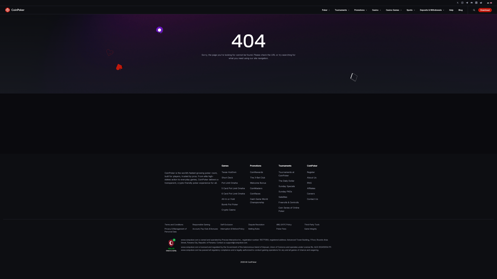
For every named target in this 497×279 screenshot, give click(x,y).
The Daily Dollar (286, 181)
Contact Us (312, 199)
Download (485, 10)
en (488, 3)
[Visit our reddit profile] (481, 3)
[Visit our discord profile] (472, 3)
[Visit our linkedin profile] (476, 3)
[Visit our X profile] (458, 3)
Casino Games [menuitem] (392, 10)
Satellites (283, 197)
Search (474, 10)
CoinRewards (256, 172)
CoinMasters (256, 188)
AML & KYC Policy (284, 224)
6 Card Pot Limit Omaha (233, 193)
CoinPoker (312, 165)
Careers (311, 193)
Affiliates (311, 188)
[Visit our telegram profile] (467, 3)
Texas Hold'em (229, 172)
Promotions (255, 165)
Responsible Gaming (201, 224)
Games (225, 165)
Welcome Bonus (258, 183)
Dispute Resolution (256, 224)
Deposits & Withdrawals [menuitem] (431, 10)
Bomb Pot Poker (230, 204)
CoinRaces (255, 193)
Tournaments (285, 165)
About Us (311, 177)
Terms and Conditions (174, 224)
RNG (309, 183)
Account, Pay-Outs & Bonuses (205, 229)
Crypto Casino (229, 209)
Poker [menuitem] (324, 10)
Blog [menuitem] (461, 10)
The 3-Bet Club (257, 177)
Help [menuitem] (451, 10)
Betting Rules (254, 229)
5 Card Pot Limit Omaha (233, 188)
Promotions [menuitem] (359, 10)
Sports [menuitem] (409, 10)
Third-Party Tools (311, 224)
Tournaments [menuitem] (341, 10)
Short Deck (227, 177)
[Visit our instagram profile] (462, 3)
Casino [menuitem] (375, 10)
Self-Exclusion (227, 224)
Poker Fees (281, 229)
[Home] (178, 166)
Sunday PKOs (285, 191)
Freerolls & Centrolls (289, 202)
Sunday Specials (287, 186)
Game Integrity (310, 229)
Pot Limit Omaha (230, 183)
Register (311, 172)
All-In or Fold (228, 199)
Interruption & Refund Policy (232, 229)
